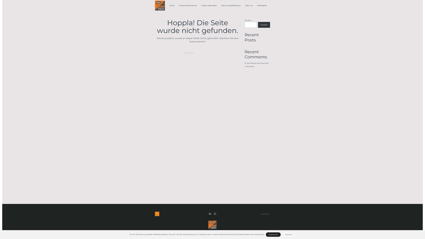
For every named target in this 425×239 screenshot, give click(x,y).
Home (171, 5)
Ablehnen (288, 235)
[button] (157, 214)
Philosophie (262, 5)
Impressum (265, 214)
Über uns (249, 5)
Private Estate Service (188, 5)
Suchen (248, 20)
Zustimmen (273, 235)
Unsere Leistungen (209, 5)
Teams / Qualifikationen (231, 5)
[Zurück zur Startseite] (160, 5)
